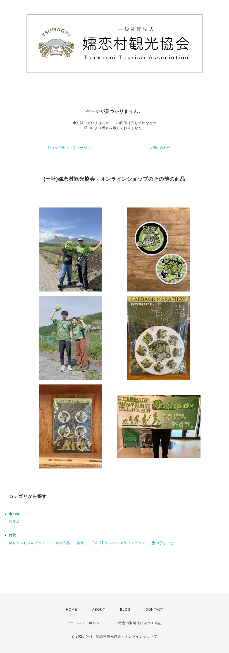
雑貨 (12, 535)
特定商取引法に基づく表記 (140, 623)
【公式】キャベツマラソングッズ (118, 543)
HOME (71, 610)
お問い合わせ (160, 148)
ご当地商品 (61, 543)
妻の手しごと (163, 543)
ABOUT (98, 610)
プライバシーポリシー (85, 623)
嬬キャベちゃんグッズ (27, 543)
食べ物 (14, 514)
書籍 (80, 543)
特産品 (14, 522)
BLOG (125, 610)
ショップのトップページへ (69, 148)
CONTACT (154, 610)
